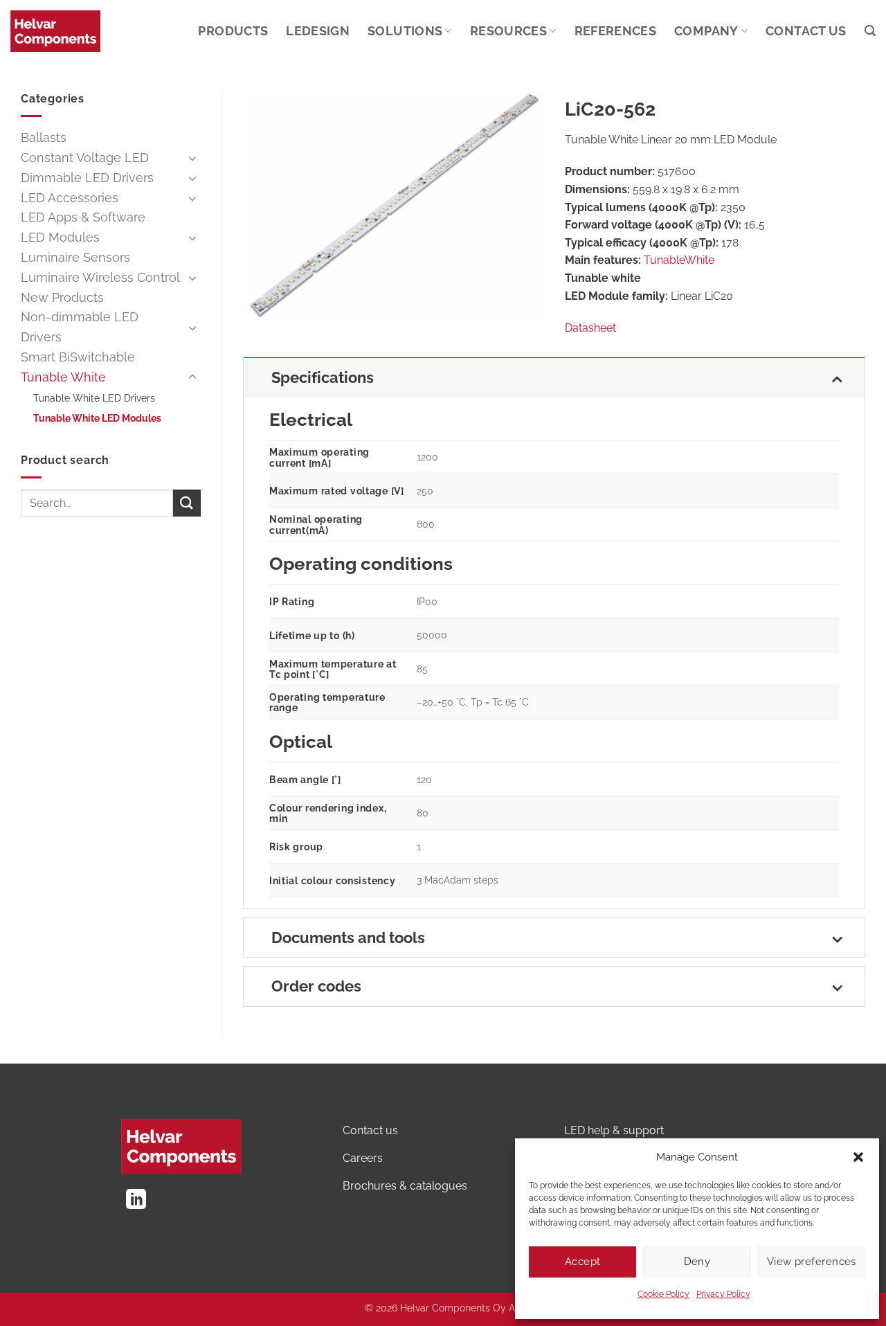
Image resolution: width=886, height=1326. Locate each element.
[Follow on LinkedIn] (136, 1201)
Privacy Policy (723, 1294)
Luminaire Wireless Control (100, 277)
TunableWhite (679, 260)
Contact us (806, 31)
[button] (858, 1157)
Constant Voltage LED (85, 157)
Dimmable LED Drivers (87, 177)
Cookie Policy (663, 1294)
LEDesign (318, 31)
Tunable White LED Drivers (94, 398)
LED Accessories (69, 197)
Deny (697, 1261)
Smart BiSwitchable (78, 357)
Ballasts (43, 137)
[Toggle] (192, 158)
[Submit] (187, 503)
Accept (583, 1261)
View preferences (811, 1261)
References (616, 31)
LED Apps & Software (83, 217)
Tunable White (63, 377)
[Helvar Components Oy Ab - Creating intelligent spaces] (55, 30)
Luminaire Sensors (75, 257)
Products (233, 31)
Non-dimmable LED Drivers (79, 327)
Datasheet (590, 327)
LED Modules (60, 237)
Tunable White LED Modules (97, 418)
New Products (62, 297)
